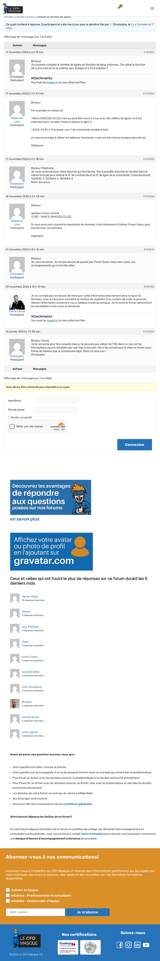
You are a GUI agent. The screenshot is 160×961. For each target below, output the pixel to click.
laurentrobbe (30, 672)
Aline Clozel (29, 657)
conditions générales (79, 804)
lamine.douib (30, 717)
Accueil (8, 17)
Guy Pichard (29, 627)
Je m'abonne (87, 912)
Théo (25, 642)
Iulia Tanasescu (32, 687)
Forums (20, 17)
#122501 (148, 52)
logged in (53, 82)
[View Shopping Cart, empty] (118, 8)
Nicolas (26, 702)
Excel (30, 17)
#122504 (148, 93)
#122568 (148, 196)
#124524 (148, 331)
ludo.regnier (29, 732)
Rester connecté (22, 417)
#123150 (148, 286)
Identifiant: (15, 400)
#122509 (148, 159)
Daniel (26, 611)
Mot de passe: (16, 409)
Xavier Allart (30, 596)
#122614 (148, 249)
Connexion (134, 445)
